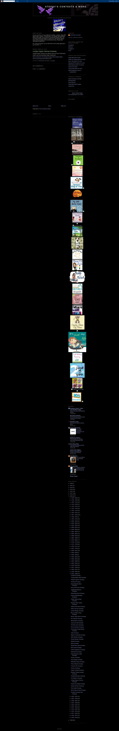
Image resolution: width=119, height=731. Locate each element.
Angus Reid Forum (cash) (74, 57)
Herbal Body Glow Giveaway (77, 593)
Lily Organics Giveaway (76, 678)
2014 (71, 487)
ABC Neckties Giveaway (77, 637)
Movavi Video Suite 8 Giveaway (78, 616)
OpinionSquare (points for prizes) (76, 64)
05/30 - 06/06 (74, 552)
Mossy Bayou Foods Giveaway (78, 690)
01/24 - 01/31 (74, 711)
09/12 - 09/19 (74, 525)
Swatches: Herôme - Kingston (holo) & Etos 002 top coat (80, 469)
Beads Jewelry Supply (77, 93)
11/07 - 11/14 (74, 508)
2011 (71, 494)
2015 (71, 485)
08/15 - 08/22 (74, 533)
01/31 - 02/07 (74, 709)
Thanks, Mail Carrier (75, 427)
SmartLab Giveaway (75, 581)
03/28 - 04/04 (74, 571)
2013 (71, 489)
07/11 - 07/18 (74, 544)
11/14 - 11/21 (74, 506)
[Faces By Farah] (77, 282)
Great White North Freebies (74, 84)
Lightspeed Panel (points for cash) (76, 63)
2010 (71, 496)
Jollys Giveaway (75, 632)
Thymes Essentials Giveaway (78, 683)
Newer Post (35, 106)
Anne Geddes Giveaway (76, 659)
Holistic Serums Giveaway (77, 608)
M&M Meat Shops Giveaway (77, 661)
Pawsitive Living (74, 421)
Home (49, 106)
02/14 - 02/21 (74, 705)
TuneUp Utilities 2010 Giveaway (78, 577)
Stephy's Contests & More (65, 6)
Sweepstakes (74, 94)
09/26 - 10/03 (74, 521)
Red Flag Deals (72, 80)
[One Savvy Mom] (77, 225)
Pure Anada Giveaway (76, 688)
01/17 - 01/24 (74, 713)
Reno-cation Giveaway (76, 647)
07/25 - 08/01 (74, 540)
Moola (69, 50)
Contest (81, 94)
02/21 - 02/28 (74, 702)
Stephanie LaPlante (75, 35)
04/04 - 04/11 (74, 569)
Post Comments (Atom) (44, 108)
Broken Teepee (73, 476)
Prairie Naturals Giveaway (77, 663)
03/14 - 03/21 (74, 696)
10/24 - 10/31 (74, 512)
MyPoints (70, 47)
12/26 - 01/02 (74, 498)
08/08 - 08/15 (74, 535)
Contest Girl (71, 86)
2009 (71, 720)
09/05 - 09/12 (74, 527)
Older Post (63, 106)
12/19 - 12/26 (74, 500)
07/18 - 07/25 (74, 542)
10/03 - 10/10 (74, 519)
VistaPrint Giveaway (76, 575)
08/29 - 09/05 (74, 529)
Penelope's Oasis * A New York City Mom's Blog (76, 409)
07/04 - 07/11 (74, 546)
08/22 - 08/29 (74, 531)
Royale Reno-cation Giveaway (78, 645)
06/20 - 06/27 (74, 550)
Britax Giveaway (75, 643)
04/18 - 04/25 (74, 565)
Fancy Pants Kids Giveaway (77, 587)
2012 (71, 491)
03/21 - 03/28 (74, 573)
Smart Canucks (72, 82)
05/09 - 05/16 (74, 559)
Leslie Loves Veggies (75, 450)
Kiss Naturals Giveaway (76, 618)
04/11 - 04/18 (74, 567)
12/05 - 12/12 (74, 502)
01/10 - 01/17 (74, 715)
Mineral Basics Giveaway (77, 620)
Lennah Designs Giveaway (77, 610)
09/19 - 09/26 (74, 523)
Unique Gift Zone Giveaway (77, 686)
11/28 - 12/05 (74, 504)
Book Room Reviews (75, 415)
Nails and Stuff (73, 466)
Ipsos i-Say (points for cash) (75, 61)
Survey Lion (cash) (72, 66)
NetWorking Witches (75, 437)
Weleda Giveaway (75, 641)
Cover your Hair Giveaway (77, 622)
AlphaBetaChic (73, 456)
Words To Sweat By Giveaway (78, 635)
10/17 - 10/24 (74, 514)
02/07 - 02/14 (74, 707)
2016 (71, 483)
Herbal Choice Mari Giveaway (78, 606)
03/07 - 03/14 (74, 698)
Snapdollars (71, 45)
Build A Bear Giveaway (76, 651)
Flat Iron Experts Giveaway (77, 627)
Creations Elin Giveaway (76, 666)
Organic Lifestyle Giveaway (77, 670)
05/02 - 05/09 (74, 561)
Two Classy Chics (74, 444)
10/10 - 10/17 (74, 516)
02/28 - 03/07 (74, 700)
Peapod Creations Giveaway (77, 579)
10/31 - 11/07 (74, 510)
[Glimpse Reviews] (77, 127)
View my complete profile (75, 37)
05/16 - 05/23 (74, 556)
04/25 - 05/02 (74, 563)
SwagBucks (71, 48)
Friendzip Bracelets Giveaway (78, 676)
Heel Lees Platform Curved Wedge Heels (80, 458)
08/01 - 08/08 (74, 538)
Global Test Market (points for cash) (76, 59)
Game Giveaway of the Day (74, 78)
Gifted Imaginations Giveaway (78, 649)
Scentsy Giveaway (75, 657)
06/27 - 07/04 (74, 548)
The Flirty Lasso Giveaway (77, 625)
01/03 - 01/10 (74, 717)
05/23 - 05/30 (74, 554)
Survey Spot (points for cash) (75, 68)
